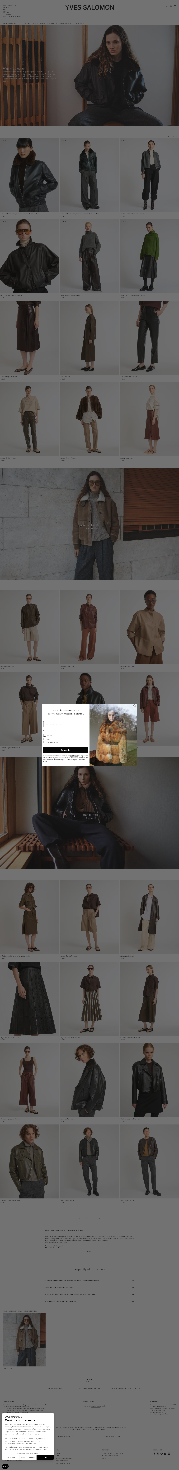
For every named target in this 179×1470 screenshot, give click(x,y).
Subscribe (66, 750)
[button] (5, 1466)
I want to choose (28, 1458)
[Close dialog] (135, 706)
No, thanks (11, 1458)
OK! (45, 1458)
